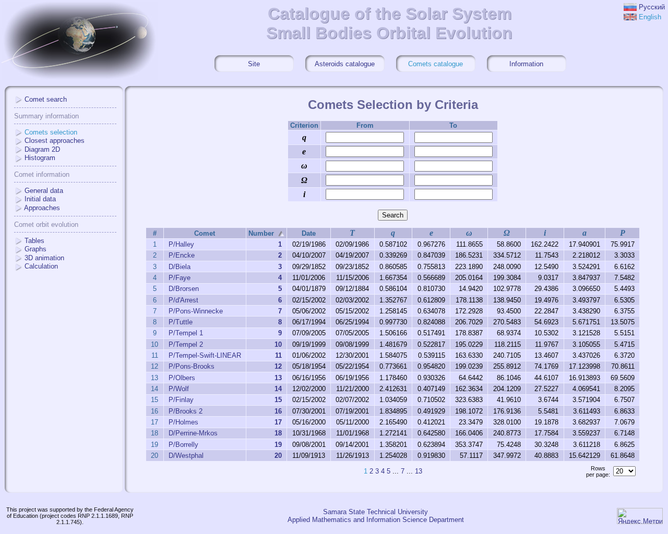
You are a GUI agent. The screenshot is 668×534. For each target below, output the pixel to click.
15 (278, 400)
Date (309, 233)
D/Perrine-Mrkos (193, 433)
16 (278, 411)
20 (278, 455)
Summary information (46, 116)
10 (278, 344)
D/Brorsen (184, 289)
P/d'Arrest (183, 300)
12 (278, 366)
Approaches (42, 208)
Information (526, 64)
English (650, 17)
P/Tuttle (181, 322)
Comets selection (51, 132)
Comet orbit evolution (46, 224)
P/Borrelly (183, 444)
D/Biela (179, 267)
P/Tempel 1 (186, 333)
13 (278, 378)
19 (278, 444)
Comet (204, 233)
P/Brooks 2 (185, 411)
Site (254, 64)
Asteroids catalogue (345, 64)
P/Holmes (183, 422)
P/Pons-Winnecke (196, 311)
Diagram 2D (42, 149)
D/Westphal (186, 455)
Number (261, 233)
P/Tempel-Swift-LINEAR (205, 355)
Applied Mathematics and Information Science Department (376, 520)
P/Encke (182, 255)
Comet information (41, 174)
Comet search (46, 99)
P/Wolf (179, 389)
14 (278, 389)
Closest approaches (55, 140)
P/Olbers (182, 378)
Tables (34, 241)
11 (278, 355)
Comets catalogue (435, 64)
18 (278, 433)
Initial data (40, 199)
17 (278, 422)
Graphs (35, 249)
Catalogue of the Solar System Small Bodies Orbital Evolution (389, 23)
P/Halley (181, 244)
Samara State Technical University (375, 512)
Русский (652, 7)
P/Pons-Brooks (191, 366)
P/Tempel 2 (186, 344)
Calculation (41, 266)
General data (44, 191)
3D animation (44, 258)
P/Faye (179, 278)
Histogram (40, 158)
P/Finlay (181, 400)
